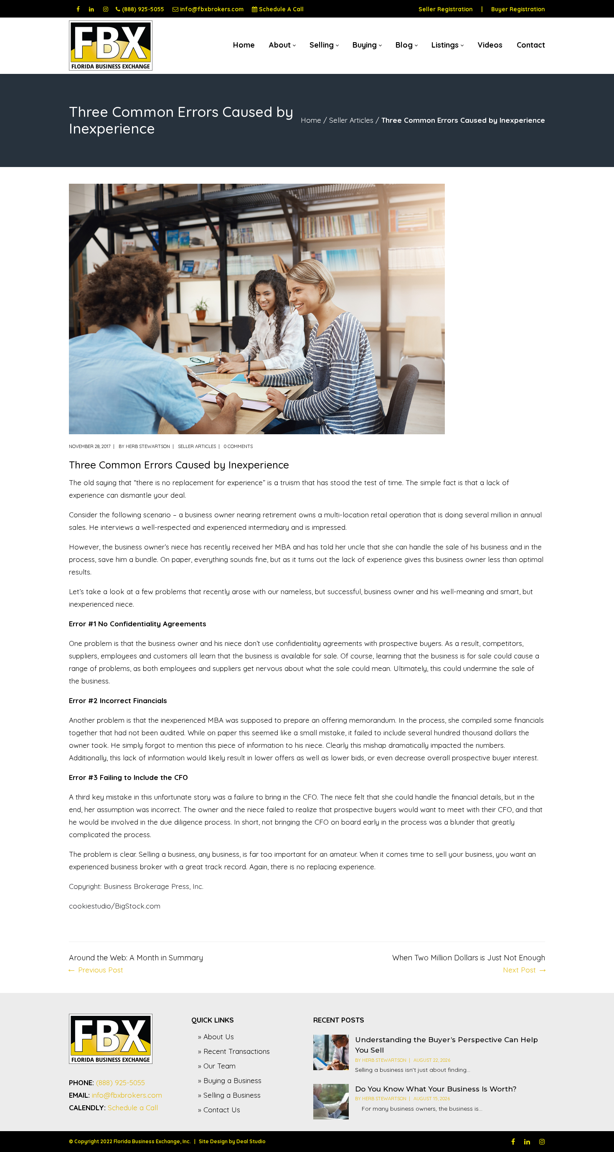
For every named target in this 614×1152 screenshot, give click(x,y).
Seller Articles (351, 120)
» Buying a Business (229, 1080)
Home (311, 120)
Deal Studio (251, 1141)
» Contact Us (219, 1109)
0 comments (238, 446)
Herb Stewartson (148, 446)
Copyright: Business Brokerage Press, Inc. (136, 886)
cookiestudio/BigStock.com (114, 905)
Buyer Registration (518, 9)
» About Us (216, 1036)
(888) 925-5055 (143, 9)
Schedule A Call (281, 9)
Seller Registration (446, 9)
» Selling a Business (229, 1095)
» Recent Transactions (234, 1051)
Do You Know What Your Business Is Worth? (436, 1089)
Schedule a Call (133, 1107)
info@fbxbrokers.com (212, 9)
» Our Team (217, 1065)
